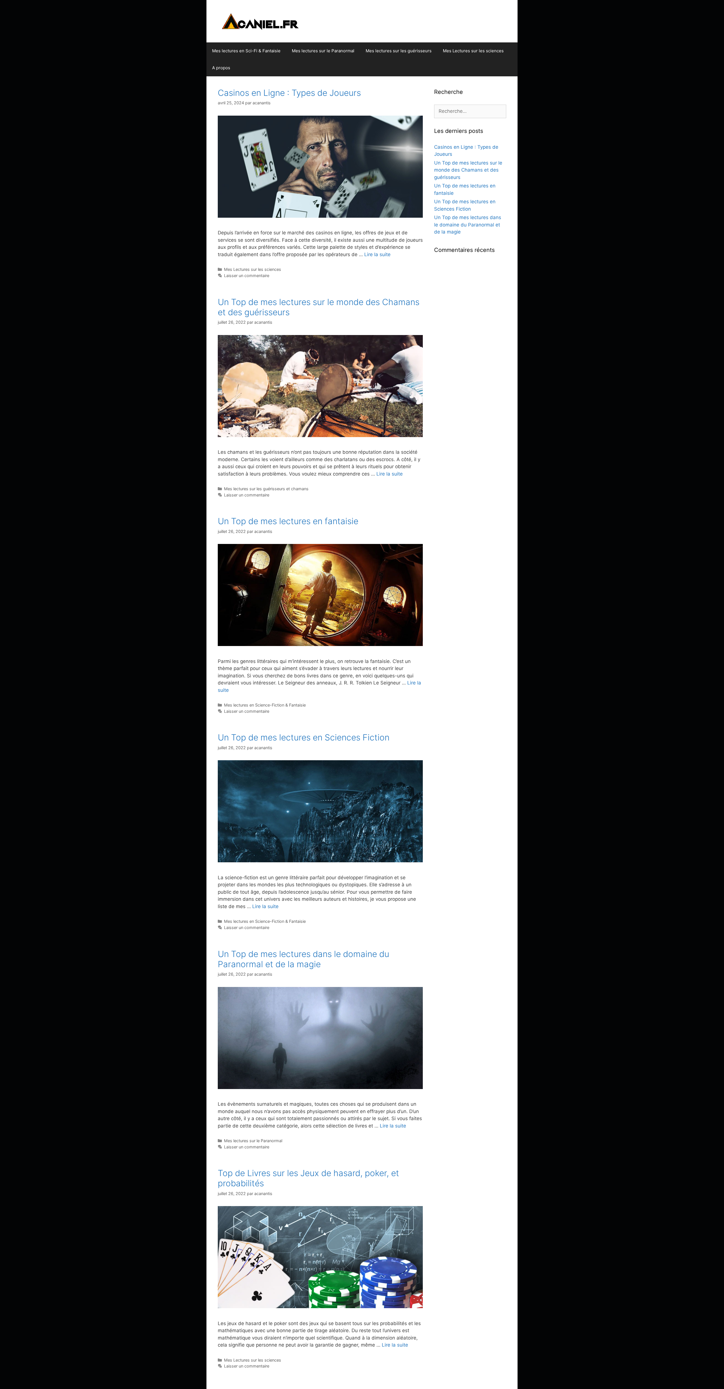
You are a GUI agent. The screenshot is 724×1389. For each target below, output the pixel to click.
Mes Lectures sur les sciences (473, 50)
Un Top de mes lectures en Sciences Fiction (303, 737)
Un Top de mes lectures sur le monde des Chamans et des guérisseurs (468, 170)
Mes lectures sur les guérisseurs (399, 50)
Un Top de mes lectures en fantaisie (288, 521)
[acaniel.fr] (267, 21)
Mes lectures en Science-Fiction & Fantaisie (265, 705)
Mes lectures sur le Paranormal (323, 50)
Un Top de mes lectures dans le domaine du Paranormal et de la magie (303, 959)
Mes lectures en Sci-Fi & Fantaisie (246, 50)
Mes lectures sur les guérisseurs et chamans (266, 488)
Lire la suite (377, 254)
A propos (221, 67)
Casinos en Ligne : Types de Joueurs (289, 93)
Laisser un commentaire (246, 275)
